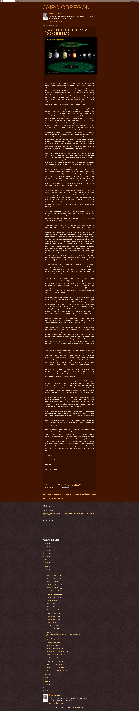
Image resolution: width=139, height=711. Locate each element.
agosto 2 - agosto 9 (53, 639)
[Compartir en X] (65, 487)
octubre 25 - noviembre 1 (55, 661)
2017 (46, 560)
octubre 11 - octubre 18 (54, 658)
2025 (46, 687)
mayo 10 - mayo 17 (53, 616)
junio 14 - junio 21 (52, 626)
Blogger (80, 707)
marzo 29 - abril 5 (52, 600)
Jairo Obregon (56, 13)
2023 (46, 681)
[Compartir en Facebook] (67, 487)
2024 (46, 684)
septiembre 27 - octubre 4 (55, 655)
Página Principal (72, 494)
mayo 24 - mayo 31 (53, 619)
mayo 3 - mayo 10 (53, 613)
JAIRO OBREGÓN (66, 7)
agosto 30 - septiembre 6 (55, 648)
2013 (46, 547)
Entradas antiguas (88, 494)
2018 (46, 563)
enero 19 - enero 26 (53, 578)
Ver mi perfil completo (56, 21)
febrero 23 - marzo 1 (53, 588)
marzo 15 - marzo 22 (53, 594)
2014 (46, 550)
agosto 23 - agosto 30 (54, 645)
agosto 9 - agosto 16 (53, 642)
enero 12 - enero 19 (53, 575)
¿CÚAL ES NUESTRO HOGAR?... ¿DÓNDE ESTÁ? (63, 635)
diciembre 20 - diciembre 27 (56, 670)
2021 (46, 675)
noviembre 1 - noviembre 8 (55, 664)
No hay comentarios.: (52, 487)
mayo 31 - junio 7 (52, 622)
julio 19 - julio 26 (52, 632)
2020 (46, 569)
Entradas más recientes (54, 494)
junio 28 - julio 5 (52, 629)
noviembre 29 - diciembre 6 (56, 667)
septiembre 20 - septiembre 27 (57, 651)
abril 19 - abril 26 (52, 607)
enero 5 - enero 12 (53, 572)
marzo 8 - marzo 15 (53, 591)
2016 (46, 556)
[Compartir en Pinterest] (68, 487)
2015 (46, 553)
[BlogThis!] (64, 487)
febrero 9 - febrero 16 (54, 584)
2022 (46, 678)
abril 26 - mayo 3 (52, 610)
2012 (46, 544)
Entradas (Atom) (57, 498)
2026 (46, 690)
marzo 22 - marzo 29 (53, 597)
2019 (46, 566)
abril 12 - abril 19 (52, 603)
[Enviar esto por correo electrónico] (62, 487)
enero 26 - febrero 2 (53, 581)
